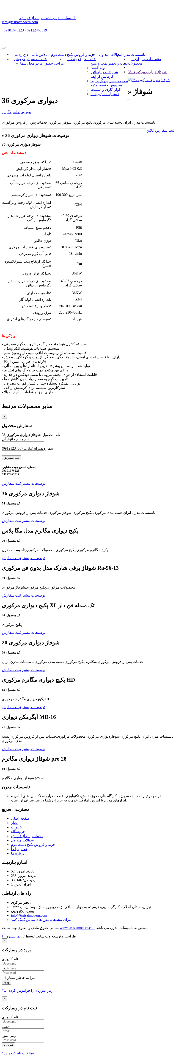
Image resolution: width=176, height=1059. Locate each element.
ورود (6, 982)
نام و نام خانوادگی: (16, 439)
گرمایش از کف (102, 76)
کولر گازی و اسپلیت (106, 89)
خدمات (90, 59)
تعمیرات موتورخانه (105, 94)
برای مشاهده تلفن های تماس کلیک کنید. (41, 920)
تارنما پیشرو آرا (13, 936)
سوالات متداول (110, 55)
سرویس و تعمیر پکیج (106, 85)
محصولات (135, 63)
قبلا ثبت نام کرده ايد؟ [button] (18, 1053)
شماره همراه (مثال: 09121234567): (28, 448)
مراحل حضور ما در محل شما (42, 63)
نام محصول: (31, 435)
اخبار (135, 59)
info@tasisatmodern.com (20, 22)
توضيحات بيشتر (33, 483)
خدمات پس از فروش (30, 59)
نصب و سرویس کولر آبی (109, 81)
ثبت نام (8, 1045)
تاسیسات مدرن (133, 55)
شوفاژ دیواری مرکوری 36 (147, 72)
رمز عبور (9, 968)
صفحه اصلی (151, 59)
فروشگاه (74, 59)
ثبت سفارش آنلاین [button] (160, 130)
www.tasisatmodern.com (77, 928)
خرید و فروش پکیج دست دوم (72, 55)
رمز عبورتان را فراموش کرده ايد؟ (27, 990)
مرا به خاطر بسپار (20, 978)
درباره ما (21, 55)
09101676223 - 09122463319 (25, 30)
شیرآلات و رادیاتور (104, 72)
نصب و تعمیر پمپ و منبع (109, 63)
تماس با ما (39, 55)
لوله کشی (98, 68)
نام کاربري (10, 959)
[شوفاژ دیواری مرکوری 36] (149, 80)
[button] (26, 112)
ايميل (6, 1026)
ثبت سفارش (11, 457)
